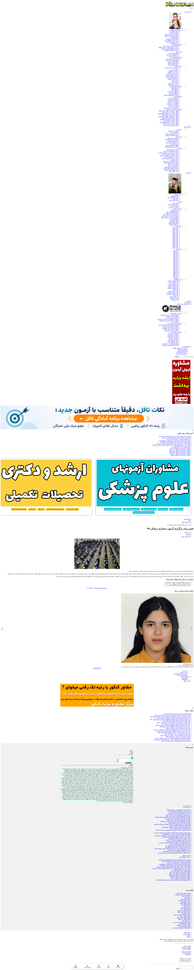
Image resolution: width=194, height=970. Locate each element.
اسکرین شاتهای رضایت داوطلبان (170, 345)
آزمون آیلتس (32, 509)
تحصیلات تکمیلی (177, 209)
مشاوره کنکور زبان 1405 (184, 919)
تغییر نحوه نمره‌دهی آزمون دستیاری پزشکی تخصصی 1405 (176, 827)
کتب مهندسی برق (173, 282)
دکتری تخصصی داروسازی (171, 135)
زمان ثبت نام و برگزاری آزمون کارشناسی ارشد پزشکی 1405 (175, 726)
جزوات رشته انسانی (173, 85)
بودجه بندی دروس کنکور (172, 41)
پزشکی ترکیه (175, 322)
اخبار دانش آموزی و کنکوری (171, 36)
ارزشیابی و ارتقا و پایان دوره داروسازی (143, 512)
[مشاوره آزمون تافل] (97, 429)
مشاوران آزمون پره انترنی (171, 317)
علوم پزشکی (187, 126)
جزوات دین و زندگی (173, 70)
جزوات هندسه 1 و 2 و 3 (172, 77)
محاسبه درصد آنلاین (182, 349)
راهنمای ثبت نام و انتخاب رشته (170, 46)
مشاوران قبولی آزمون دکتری (171, 326)
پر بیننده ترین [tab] (185, 805)
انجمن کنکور (187, 302)
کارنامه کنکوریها (174, 43)
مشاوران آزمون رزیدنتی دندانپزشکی (169, 315)
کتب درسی (178, 51)
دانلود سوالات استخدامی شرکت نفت (181, 927)
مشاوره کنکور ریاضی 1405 (183, 917)
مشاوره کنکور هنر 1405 (184, 900)
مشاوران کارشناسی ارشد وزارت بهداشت (167, 319)
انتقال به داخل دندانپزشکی (171, 145)
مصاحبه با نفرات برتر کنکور (171, 34)
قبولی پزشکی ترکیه (173, 342)
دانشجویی (188, 172)
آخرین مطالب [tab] (185, 855)
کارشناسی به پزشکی (173, 165)
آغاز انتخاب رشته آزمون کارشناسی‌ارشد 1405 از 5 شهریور (176, 437)
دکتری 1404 (175, 229)
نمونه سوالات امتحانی (173, 63)
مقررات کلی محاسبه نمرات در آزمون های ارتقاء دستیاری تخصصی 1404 (172, 848)
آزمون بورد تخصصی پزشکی (171, 157)
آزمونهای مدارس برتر (173, 92)
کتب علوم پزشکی (173, 296)
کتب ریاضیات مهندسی (172, 292)
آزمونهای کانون (174, 87)
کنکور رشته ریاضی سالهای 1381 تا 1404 (168, 113)
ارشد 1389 (175, 273)
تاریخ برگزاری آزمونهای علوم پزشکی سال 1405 (178, 814)
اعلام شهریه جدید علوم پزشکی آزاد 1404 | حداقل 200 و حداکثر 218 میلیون (172, 824)
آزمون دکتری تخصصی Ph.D (171, 162)
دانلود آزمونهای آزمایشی (175, 86)
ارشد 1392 (175, 269)
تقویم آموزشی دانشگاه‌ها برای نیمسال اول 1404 (178, 809)
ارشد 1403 (175, 253)
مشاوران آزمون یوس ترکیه (171, 330)
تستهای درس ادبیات (173, 98)
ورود (132, 752)
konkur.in (76, 967)
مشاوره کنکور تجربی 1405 (183, 910)
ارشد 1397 (175, 262)
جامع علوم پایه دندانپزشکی (171, 139)
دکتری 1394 (175, 243)
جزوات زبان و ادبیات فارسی (171, 67)
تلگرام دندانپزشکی (185, 947)
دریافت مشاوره (97, 659)
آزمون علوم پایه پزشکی (176, 509)
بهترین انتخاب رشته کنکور (184, 912)
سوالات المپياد (174, 37)
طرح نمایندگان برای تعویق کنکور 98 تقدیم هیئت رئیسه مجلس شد (174, 852)
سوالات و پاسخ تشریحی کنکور (173, 109)
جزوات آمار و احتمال (173, 79)
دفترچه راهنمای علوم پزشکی (171, 168)
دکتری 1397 (175, 239)
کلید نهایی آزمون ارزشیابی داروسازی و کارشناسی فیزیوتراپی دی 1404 (173, 830)
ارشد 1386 (175, 278)
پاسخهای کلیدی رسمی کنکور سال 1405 (180, 448)
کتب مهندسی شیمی (173, 285)
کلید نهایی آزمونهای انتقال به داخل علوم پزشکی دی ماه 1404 (175, 821)
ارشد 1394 (175, 266)
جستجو (177, 356)
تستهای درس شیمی (173, 106)
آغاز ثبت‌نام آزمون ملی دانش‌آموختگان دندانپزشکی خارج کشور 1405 (173, 718)
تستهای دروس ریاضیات (172, 103)
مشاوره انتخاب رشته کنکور (183, 925)
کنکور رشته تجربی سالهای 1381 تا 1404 (168, 111)
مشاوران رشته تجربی (172, 333)
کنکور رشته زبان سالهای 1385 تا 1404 (169, 122)
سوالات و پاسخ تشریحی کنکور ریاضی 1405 (179, 450)
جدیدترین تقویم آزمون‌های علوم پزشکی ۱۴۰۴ (179, 811)
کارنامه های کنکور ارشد (172, 211)
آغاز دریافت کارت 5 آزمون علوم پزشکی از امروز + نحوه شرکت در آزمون (172, 715)
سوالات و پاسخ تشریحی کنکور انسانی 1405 (179, 452)
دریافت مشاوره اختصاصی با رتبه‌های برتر (97, 588)
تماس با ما (187, 935)
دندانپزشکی (178, 136)
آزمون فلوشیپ (174, 159)
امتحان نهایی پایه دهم (173, 62)
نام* (118, 759)
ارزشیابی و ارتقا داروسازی (171, 134)
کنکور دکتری (178, 226)
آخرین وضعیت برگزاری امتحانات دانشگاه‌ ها (179, 838)
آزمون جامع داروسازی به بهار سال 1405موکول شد (177, 847)
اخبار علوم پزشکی (173, 171)
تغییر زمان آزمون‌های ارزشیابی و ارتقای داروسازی (177, 728)
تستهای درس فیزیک (173, 105)
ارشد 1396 (175, 263)
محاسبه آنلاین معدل (182, 351)
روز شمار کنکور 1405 (182, 352)
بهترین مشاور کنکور (185, 901)
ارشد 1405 (175, 250)
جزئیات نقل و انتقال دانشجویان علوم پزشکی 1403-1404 (176, 851)
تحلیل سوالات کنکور (173, 223)
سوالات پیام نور (174, 206)
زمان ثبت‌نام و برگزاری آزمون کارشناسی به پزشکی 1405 (176, 723)
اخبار (189, 520)
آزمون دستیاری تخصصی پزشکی (170, 154)
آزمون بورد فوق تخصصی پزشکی (170, 158)
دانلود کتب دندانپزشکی (172, 138)
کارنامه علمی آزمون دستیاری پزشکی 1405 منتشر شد (177, 713)
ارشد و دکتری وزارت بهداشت (131, 509)
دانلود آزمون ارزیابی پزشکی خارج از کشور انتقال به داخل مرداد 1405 (173, 443)
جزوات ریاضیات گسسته (172, 76)
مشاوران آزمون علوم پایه (172, 316)
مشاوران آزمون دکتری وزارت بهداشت (168, 320)
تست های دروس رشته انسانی (170, 108)
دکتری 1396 (175, 240)
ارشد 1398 (175, 260)
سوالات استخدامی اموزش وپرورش (181, 922)
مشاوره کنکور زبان (185, 909)
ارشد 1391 (175, 271)
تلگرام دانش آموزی (185, 951)
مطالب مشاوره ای (173, 33)
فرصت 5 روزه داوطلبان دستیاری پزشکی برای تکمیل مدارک (175, 735)
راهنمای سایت (186, 933)
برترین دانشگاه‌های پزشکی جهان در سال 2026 (178, 850)
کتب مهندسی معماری (172, 288)
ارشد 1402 (175, 255)
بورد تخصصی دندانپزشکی (172, 142)
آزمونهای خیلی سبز (173, 90)
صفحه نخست (187, 519)
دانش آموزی (187, 11)
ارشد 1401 (175, 256)
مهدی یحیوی (187, 897)
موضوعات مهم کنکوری (175, 30)
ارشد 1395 (175, 265)
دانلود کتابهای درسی (173, 53)
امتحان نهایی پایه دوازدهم (172, 59)
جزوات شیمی (174, 82)
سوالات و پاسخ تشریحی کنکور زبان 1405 (180, 453)
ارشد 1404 (175, 252)
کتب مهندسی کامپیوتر (172, 286)
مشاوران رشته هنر (173, 338)
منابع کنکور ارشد (174, 219)
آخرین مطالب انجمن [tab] (184, 857)
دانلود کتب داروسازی (173, 131)
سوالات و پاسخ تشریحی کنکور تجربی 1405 (179, 449)
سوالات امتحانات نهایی (175, 57)
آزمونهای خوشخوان (173, 93)
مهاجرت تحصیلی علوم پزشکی (113, 509)
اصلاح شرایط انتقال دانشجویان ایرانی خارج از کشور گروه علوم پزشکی (172, 817)
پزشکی (179, 148)
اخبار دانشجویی (177, 194)
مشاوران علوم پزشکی (175, 313)
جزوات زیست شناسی (172, 73)
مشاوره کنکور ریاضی (185, 916)
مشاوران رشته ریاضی (172, 335)
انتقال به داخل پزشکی (172, 164)
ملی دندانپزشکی (174, 144)
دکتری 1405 (175, 227)
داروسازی (178, 129)
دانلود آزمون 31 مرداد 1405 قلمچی (181, 446)
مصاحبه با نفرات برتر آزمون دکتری (169, 217)
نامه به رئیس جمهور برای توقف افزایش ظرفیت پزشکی (176, 837)
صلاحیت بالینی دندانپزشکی (171, 146)
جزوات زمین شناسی (173, 83)
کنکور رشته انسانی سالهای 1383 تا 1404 (168, 116)
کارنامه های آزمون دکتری (171, 213)
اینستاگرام (187, 954)
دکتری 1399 (175, 236)
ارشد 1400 (175, 258)
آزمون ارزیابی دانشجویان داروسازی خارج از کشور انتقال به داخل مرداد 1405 (171, 445)
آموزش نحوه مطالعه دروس (171, 40)
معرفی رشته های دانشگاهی (171, 50)
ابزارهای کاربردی (186, 346)
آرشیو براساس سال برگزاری (171, 125)
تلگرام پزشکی (186, 946)
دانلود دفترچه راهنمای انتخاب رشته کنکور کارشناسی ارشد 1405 (174, 436)
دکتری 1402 (175, 232)
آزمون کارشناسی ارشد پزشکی (170, 161)
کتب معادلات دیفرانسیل (172, 294)
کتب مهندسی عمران (173, 283)
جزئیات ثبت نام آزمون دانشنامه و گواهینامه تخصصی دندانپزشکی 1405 (173, 725)
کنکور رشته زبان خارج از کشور (170, 123)
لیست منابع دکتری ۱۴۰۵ (184, 926)
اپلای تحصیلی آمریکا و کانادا (19, 509)
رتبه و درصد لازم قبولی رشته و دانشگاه (168, 47)
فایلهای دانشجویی (174, 220)
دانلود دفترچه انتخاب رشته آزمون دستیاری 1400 (178, 820)
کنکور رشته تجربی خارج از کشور (170, 112)
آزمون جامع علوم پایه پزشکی (171, 151)
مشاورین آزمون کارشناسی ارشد (55, 509)
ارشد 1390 (175, 272)
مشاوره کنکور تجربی (185, 907)
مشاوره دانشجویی (173, 222)
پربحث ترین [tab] (186, 807)
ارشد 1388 (175, 275)
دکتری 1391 (175, 247)
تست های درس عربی (172, 99)
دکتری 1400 (175, 234)
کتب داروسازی (174, 299)
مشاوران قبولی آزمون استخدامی (170, 327)
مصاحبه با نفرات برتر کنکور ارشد (170, 216)
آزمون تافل (41, 509)
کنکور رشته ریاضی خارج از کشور (170, 115)
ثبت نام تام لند (186, 906)
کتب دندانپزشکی (174, 298)
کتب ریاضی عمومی (173, 291)
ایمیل (117, 761)
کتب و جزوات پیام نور (172, 204)
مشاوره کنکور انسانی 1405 (183, 893)
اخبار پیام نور (175, 203)
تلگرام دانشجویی (186, 953)
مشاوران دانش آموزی (175, 332)
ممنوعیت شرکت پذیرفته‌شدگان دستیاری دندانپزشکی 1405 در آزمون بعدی (172, 739)
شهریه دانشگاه (174, 210)
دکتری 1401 (175, 233)
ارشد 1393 (175, 268)
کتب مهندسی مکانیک (173, 281)
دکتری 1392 (175, 246)
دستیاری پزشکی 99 (182, 675)
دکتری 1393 (175, 245)
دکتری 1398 (175, 237)
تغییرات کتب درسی (173, 56)
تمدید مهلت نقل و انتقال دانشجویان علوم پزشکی (178, 841)
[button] (191, 7)
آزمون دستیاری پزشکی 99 (180, 673)
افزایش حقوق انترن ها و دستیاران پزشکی (180, 828)
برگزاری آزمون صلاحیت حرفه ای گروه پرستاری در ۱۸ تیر (175, 741)
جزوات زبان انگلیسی (173, 72)
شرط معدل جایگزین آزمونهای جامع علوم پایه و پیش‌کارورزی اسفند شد (172, 835)
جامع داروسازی (174, 132)
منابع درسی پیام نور (173, 207)
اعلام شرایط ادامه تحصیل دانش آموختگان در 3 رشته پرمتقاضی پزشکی (172, 738)
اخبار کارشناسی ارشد (172, 197)
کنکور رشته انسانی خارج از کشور (170, 118)
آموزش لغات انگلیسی (184, 923)
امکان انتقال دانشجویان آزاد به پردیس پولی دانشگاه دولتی (176, 834)
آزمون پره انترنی (163, 509)
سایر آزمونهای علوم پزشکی (171, 170)
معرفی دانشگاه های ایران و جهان (170, 49)
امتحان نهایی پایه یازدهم (172, 60)
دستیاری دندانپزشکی (173, 141)
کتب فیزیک (175, 289)
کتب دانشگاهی (177, 279)
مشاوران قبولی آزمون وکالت (171, 329)
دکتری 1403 (175, 230)
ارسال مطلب (187, 932)
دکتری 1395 (175, 242)
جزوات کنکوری (177, 66)
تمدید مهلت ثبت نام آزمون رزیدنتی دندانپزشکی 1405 (177, 734)
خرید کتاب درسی (186, 920)
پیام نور (179, 201)
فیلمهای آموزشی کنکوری (172, 38)
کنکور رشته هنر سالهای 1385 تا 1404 (169, 119)
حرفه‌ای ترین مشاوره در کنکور (182, 894)
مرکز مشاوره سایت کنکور (183, 304)
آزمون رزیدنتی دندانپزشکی (149, 509)
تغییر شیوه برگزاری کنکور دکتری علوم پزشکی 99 (178, 845)
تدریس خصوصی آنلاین (172, 340)
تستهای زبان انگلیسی (173, 100)
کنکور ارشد (178, 249)
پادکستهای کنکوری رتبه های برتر (170, 343)
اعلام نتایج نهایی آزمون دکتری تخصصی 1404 (179, 822)
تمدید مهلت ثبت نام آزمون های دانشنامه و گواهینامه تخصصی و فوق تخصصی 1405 (170, 719)
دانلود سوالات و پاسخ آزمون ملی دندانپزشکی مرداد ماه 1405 (175, 442)
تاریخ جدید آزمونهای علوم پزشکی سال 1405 (179, 812)
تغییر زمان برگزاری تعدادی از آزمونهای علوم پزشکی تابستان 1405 (174, 732)
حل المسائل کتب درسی (172, 54)
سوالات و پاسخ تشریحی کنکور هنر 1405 (180, 455)
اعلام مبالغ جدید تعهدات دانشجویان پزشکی (179, 825)
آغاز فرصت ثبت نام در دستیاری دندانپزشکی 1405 (178, 736)
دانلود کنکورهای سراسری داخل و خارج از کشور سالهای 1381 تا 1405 (173, 880)
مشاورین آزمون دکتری (72, 509)
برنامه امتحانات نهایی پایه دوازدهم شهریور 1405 (178, 439)
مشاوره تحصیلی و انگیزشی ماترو (182, 914)
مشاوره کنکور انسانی (185, 903)
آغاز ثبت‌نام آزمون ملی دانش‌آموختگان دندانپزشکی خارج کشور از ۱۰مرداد (172, 729)
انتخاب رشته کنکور (176, 44)
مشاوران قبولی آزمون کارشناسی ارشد (168, 325)
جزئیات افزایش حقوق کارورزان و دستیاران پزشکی (177, 815)
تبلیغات (188, 301)
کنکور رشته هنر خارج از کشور (170, 121)
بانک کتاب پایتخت (186, 896)
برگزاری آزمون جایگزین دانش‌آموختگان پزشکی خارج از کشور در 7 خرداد (172, 832)
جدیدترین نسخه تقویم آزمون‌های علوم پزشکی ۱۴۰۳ (177, 818)
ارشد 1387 (175, 276)
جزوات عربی (175, 69)
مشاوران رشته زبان (173, 339)
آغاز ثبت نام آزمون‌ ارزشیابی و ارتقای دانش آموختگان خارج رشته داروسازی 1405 (170, 716)
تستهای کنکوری (177, 96)
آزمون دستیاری (183, 672)
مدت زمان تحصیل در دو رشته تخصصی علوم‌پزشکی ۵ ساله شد (174, 842)
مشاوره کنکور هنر (185, 913)
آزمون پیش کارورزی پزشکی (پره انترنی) (168, 152)
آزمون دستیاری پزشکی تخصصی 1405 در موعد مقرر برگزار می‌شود (173, 722)
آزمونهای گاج (175, 89)
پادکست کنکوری (174, 31)
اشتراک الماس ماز (185, 899)
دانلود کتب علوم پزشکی (172, 149)
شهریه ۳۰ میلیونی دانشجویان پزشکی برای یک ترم (178, 839)
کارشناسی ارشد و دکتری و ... (174, 323)
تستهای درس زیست (173, 102)
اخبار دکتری (175, 198)
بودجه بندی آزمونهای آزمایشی (170, 95)
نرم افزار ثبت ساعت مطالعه (180, 348)
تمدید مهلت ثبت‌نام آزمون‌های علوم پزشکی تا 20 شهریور (176, 721)
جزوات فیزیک (174, 80)
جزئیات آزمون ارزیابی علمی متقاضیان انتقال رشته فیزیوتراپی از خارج (173, 731)
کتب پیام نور (175, 295)
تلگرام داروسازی (186, 949)
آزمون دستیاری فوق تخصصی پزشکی (169, 155)
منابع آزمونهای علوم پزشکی (171, 167)
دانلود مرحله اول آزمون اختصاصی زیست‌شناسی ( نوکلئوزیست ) (174, 440)
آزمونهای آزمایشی (173, 224)
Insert (177, 968)
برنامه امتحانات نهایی (173, 64)
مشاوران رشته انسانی (172, 336)
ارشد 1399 (175, 259)
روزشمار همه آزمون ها (181, 353)
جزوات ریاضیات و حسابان (171, 74)
